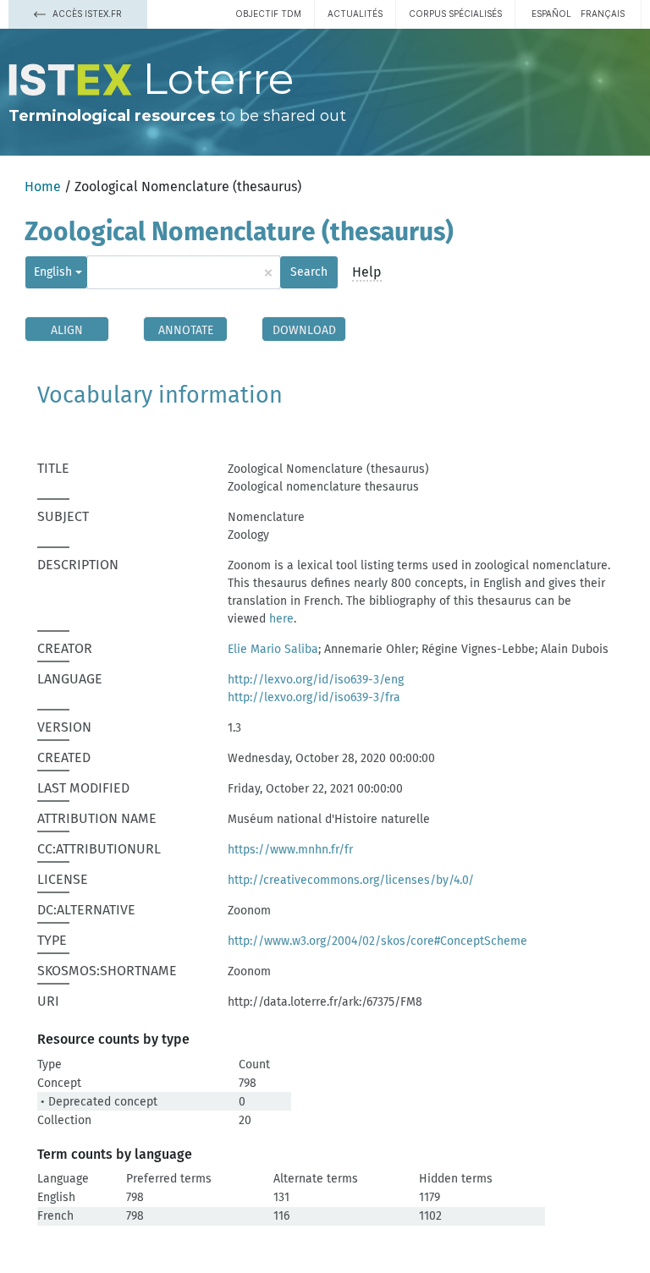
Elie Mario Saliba (273, 649)
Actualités (355, 13)
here (281, 619)
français (603, 13)
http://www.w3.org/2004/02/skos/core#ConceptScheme (377, 941)
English (53, 272)
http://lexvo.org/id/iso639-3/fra (314, 697)
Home (43, 186)
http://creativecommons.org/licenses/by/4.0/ (351, 880)
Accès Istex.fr (86, 13)
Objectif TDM (268, 13)
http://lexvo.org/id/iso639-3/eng (316, 679)
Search (309, 272)
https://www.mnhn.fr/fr (290, 849)
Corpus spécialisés (455, 13)
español (551, 13)
